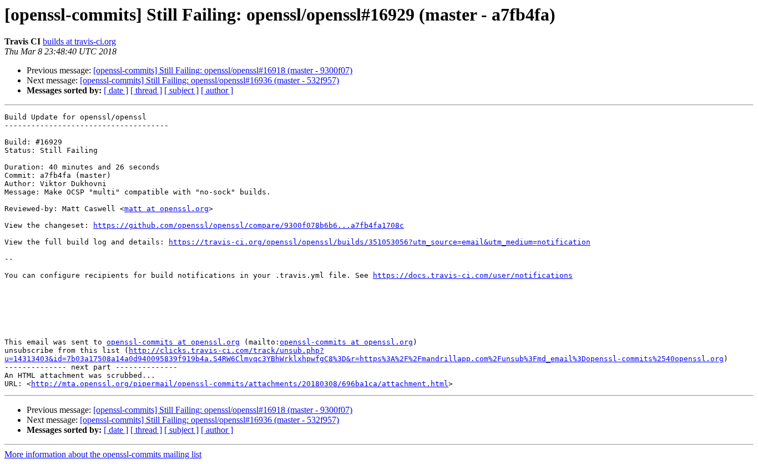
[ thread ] (146, 90)
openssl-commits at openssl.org (173, 342)
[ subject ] (181, 90)
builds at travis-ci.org (79, 41)
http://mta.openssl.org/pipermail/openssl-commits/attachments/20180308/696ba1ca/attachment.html (239, 384)
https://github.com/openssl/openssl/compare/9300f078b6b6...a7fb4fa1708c (248, 225)
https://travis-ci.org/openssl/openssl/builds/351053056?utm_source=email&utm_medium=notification (379, 242)
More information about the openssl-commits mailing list (102, 454)
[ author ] (217, 90)
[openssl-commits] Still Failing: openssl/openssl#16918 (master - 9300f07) (222, 70)
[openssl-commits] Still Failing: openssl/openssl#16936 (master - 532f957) (209, 80)
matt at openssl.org (166, 208)
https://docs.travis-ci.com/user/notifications (473, 275)
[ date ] (116, 90)
